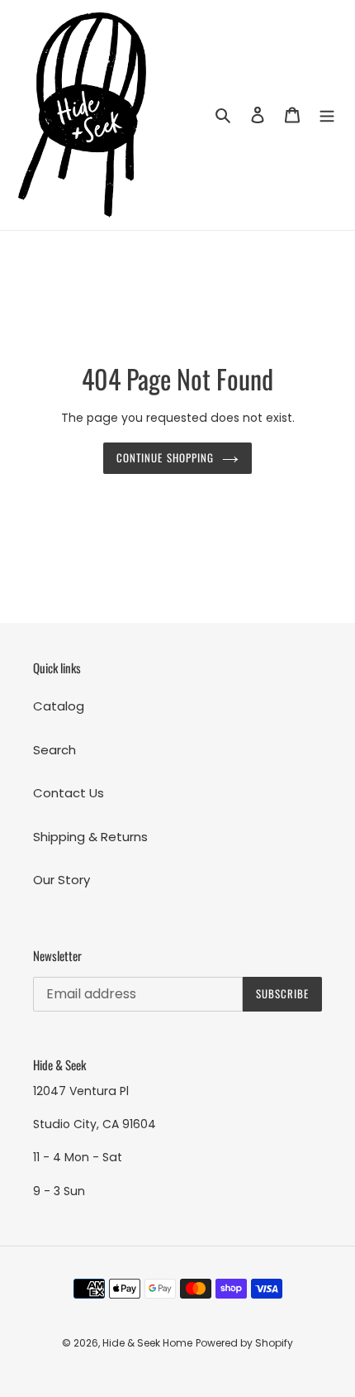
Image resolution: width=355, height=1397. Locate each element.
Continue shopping (165, 457)
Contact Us (68, 792)
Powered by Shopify (244, 1343)
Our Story (61, 879)
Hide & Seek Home (147, 1343)
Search (54, 749)
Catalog (58, 706)
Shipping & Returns (90, 836)
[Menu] (327, 115)
